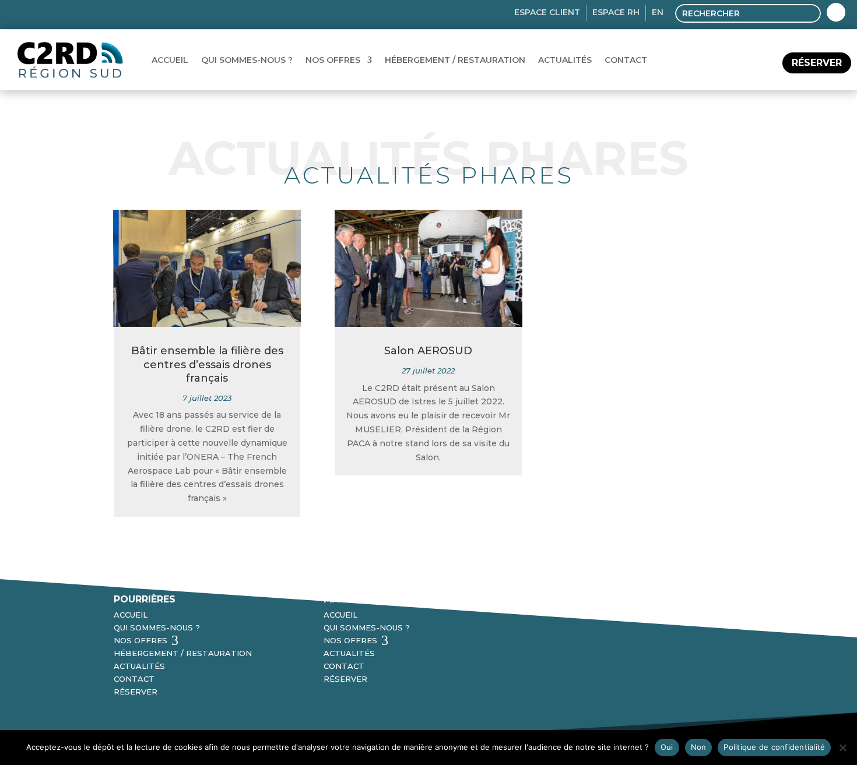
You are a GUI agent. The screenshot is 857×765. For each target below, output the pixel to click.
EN (657, 12)
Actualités (565, 60)
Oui (667, 747)
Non (699, 747)
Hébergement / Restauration (455, 60)
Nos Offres (332, 60)
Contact (626, 60)
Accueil (170, 60)
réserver (817, 62)
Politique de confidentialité (774, 747)
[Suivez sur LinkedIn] (836, 12)
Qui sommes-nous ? (247, 60)
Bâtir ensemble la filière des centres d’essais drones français (207, 364)
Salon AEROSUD (428, 350)
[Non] (842, 747)
